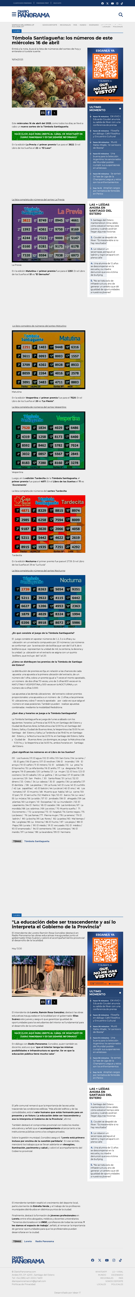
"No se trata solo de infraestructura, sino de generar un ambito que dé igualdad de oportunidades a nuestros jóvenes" (105, 287)
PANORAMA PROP (42, 3)
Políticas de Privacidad (23, 1284)
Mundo (83, 25)
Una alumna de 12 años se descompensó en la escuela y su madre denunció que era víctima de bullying (104, 269)
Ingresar (118, 11)
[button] (14, 15)
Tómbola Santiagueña (36, 841)
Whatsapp (101, 1272)
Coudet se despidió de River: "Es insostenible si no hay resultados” (104, 240)
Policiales (118, 27)
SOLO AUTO (57, 3)
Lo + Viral (117, 1272)
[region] (48, 173)
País (75, 25)
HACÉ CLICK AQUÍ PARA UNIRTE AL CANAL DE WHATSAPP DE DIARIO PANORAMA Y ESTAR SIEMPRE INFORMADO (49, 136)
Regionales (65, 25)
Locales (106, 27)
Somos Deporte (49, 25)
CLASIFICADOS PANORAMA (22, 3)
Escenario (94, 25)
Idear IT (77, 1292)
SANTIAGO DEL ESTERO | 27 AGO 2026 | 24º (23, 26)
